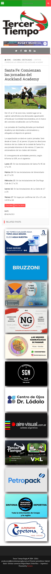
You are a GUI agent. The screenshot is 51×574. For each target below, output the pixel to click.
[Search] (48, 3)
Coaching (17, 60)
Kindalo (30, 566)
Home (9, 60)
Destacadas (27, 60)
